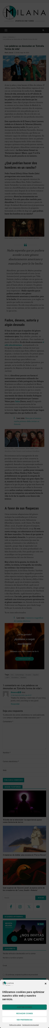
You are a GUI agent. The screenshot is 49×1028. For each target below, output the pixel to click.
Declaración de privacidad (30, 1025)
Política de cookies (15, 1025)
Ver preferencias (24, 1020)
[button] (45, 983)
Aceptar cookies (24, 1007)
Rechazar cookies (24, 1013)
